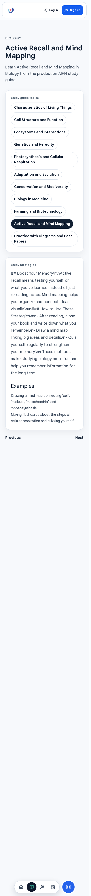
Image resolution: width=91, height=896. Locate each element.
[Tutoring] (42, 887)
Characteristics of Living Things (43, 107)
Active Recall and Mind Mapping (42, 224)
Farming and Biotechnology (38, 211)
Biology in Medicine (31, 199)
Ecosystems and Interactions (40, 132)
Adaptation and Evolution (36, 174)
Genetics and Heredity (34, 144)
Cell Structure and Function (38, 120)
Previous (13, 438)
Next (79, 438)
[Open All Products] (68, 887)
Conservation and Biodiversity (41, 187)
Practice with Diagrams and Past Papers (43, 239)
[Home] (21, 887)
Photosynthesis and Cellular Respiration (39, 159)
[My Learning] (31, 887)
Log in (53, 10)
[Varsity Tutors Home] (11, 10)
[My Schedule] (53, 887)
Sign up (75, 10)
